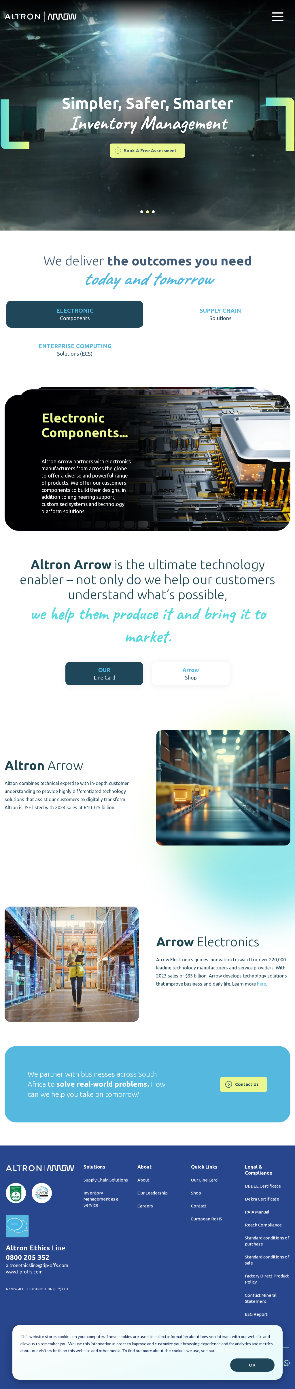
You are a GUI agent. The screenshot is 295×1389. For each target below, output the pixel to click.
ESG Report (256, 1314)
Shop (196, 1192)
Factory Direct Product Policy (267, 1278)
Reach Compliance (263, 1224)
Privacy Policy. (228, 1350)
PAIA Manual (257, 1211)
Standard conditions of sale (267, 1259)
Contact (199, 1205)
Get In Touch (150, 147)
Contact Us (247, 1084)
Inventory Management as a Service (101, 1198)
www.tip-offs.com (24, 1271)
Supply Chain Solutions (106, 1179)
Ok (252, 1364)
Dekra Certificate (262, 1198)
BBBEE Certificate (263, 1186)
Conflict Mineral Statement (261, 1298)
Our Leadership (152, 1192)
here (261, 983)
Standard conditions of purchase (267, 1240)
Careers (145, 1205)
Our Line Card (204, 1179)
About (143, 1179)
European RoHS (206, 1218)
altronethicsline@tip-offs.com (37, 1265)
